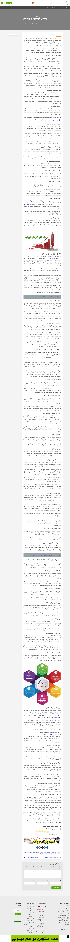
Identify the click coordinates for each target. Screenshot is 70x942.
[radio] (48, 831)
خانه (66, 8)
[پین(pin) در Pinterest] (40, 847)
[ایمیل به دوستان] (42, 847)
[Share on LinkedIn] (37, 847)
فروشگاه (47, 8)
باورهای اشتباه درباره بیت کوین (52, 857)
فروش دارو (46, 853)
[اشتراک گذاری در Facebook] (47, 847)
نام (60, 880)
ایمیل (46, 880)
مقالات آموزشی (62, 8)
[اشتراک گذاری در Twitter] (45, 847)
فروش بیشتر (51, 853)
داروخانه (28, 852)
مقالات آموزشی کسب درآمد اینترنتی (35, 16)
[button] (2, 3)
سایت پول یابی (62, 2)
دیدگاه (59, 869)
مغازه (38, 853)
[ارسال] (33, 3)
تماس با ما (43, 8)
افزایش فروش (32, 852)
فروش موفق (42, 853)
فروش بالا (55, 853)
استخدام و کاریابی (53, 8)
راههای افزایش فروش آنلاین (32, 857)
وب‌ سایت (33, 880)
